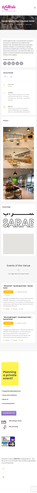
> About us (4, 399)
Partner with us (8, 413)
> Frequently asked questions (11, 391)
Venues (11, 24)
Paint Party (8, 292)
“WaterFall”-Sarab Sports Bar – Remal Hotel (18, 287)
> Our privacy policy (7, 403)
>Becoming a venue (15, 421)
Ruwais (10, 86)
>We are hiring (13, 427)
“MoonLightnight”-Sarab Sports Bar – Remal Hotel (17, 318)
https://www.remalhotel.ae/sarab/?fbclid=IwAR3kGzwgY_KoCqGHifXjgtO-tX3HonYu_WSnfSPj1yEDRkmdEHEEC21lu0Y (19, 110)
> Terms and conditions (9, 395)
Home (5, 24)
